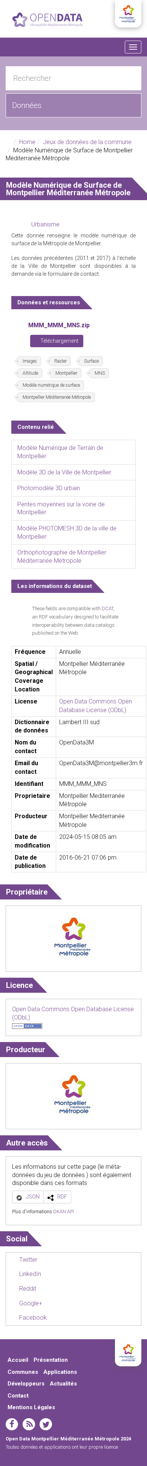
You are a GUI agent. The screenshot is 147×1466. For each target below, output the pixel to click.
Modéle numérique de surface (51, 385)
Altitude (30, 373)
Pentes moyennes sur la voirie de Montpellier (61, 508)
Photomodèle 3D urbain (48, 488)
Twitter (27, 1259)
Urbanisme (45, 224)
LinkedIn (29, 1274)
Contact (18, 1395)
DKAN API (63, 1211)
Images (30, 361)
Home (27, 142)
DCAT (107, 608)
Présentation (51, 1360)
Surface (91, 361)
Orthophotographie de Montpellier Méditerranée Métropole (61, 556)
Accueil (18, 1360)
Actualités (63, 1383)
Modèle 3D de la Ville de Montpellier (64, 472)
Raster (60, 361)
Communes (23, 1372)
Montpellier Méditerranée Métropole (57, 397)
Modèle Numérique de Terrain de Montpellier (60, 452)
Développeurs (26, 1383)
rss (29, 1424)
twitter (46, 1424)
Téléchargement (58, 341)
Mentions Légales (31, 1407)
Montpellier (66, 373)
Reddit (27, 1288)
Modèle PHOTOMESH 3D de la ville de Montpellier (66, 532)
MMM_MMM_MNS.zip (59, 325)
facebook (12, 1424)
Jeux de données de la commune (87, 142)
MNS (100, 373)
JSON (33, 1197)
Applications (60, 1372)
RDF (62, 1197)
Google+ (30, 1303)
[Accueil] (47, 20)
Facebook (32, 1317)
